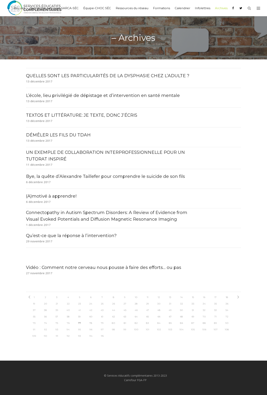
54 (227, 310)
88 (204, 323)
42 (90, 310)
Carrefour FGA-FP (135, 380)
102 (159, 329)
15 (193, 297)
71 (215, 316)
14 (181, 297)
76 (68, 323)
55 (34, 316)
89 (215, 323)
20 (45, 303)
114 (90, 335)
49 (170, 310)
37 (34, 310)
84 (158, 323)
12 (159, 297)
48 (158, 310)
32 (181, 303)
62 (113, 316)
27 (125, 303)
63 (125, 316)
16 (204, 297)
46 (136, 310)
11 (147, 297)
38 (45, 310)
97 (102, 329)
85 (170, 323)
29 (147, 303)
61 (102, 316)
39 (57, 310)
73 (34, 323)
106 (204, 329)
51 (193, 310)
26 (113, 303)
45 (125, 310)
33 (193, 303)
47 (147, 310)
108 (227, 329)
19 (34, 303)
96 (91, 329)
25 (102, 303)
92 (45, 329)
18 (227, 297)
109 (34, 335)
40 (68, 310)
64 (136, 316)
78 (90, 323)
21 (57, 303)
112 (68, 335)
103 (170, 329)
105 (193, 329)
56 (45, 316)
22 (68, 303)
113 (79, 335)
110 (45, 335)
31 (170, 303)
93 (57, 329)
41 (79, 310)
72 (227, 316)
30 (158, 303)
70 (204, 316)
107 (216, 329)
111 (57, 335)
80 (113, 323)
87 (192, 323)
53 (215, 310)
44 (113, 310)
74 (45, 323)
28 (136, 303)
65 (147, 316)
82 (136, 323)
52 (204, 310)
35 (215, 303)
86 (181, 323)
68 (181, 316)
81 (125, 323)
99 (125, 329)
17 (215, 297)
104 (181, 329)
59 (79, 316)
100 (136, 329)
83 (147, 323)
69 (193, 316)
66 (159, 316)
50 (181, 310)
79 (102, 323)
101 (147, 329)
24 (90, 303)
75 (57, 323)
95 (79, 329)
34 (204, 303)
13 (170, 297)
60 (90, 316)
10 (136, 297)
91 (34, 329)
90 (226, 323)
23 (79, 303)
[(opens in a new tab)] (233, 8)
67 (170, 316)
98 (113, 329)
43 (102, 310)
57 (57, 316)
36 (227, 303)
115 (102, 335)
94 (68, 329)
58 (68, 316)
